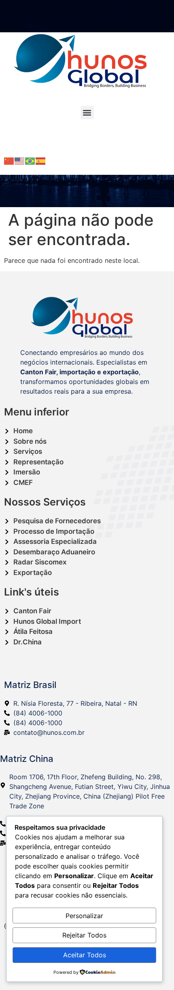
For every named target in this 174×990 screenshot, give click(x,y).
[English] (20, 160)
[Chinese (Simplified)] (9, 160)
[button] (87, 112)
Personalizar (84, 916)
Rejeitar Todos (84, 935)
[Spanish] (41, 160)
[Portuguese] (30, 160)
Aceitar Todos (84, 955)
